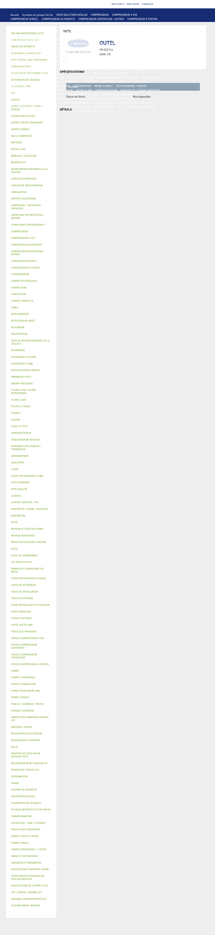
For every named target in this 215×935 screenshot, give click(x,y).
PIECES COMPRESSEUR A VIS (27, 23)
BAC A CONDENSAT (67, 81)
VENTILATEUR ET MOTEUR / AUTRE (93, 44)
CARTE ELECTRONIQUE (99, 27)
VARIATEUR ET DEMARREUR (85, 48)
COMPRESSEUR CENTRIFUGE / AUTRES (101, 18)
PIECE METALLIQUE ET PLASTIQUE (117, 77)
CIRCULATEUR (154, 60)
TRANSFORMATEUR (63, 52)
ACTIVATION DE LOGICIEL (116, 94)
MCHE (14, 522)
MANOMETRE (89, 111)
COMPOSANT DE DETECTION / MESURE (33, 35)
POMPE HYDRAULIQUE (100, 60)
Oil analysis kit (21, 561)
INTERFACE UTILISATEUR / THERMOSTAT (34, 31)
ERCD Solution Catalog (25, 370)
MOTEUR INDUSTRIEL (130, 44)
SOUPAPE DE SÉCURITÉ (53, 73)
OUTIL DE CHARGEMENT (136, 31)
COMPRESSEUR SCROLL (24, 18)
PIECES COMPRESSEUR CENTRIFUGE (70, 23)
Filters (15, 419)
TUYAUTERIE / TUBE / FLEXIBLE (88, 98)
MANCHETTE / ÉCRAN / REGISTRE (140, 90)
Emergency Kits (21, 376)
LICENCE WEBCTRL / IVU (82, 94)
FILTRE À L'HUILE (134, 64)
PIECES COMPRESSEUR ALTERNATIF (116, 23)
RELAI (128, 48)
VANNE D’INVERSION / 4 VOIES (28, 77)
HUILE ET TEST (91, 64)
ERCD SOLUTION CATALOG (72, 14)
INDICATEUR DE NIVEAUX (74, 102)
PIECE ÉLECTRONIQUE (24, 631)
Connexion (147, 4)
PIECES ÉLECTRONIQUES (68, 27)
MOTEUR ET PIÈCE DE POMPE (27, 64)
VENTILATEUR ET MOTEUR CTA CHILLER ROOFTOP (40, 44)
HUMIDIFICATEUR (106, 90)
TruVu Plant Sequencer (25, 829)
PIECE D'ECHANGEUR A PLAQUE (29, 39)
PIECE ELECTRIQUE (54, 48)
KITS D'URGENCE (104, 106)
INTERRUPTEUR (144, 48)
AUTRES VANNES (20, 90)
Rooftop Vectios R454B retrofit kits (25, 755)
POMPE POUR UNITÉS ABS (63, 64)
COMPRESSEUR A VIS (124, 14)
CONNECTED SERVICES (135, 56)
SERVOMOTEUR (82, 85)
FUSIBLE (104, 52)
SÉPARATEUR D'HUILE (23, 69)
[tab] (31, 116)
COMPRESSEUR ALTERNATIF (58, 18)
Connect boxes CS (22, 300)
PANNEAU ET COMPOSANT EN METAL (31, 81)
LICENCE (59, 94)
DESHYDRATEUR (80, 73)
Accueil (14, 14)
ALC (61, 35)
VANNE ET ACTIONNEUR (24, 85)
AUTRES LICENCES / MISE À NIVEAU (31, 98)
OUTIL (121, 106)
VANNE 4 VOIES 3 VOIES (56, 85)
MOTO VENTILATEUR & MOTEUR (107, 39)
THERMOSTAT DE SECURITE (26, 60)
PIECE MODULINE (46, 111)
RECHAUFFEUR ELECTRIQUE (83, 56)
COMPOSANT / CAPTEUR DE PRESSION (123, 69)
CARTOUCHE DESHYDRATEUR (110, 73)
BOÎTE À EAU (89, 81)
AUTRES (61, 98)
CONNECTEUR (111, 56)
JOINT (52, 102)
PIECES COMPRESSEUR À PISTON (30, 27)
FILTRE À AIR (84, 90)
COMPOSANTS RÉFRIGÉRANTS (79, 69)
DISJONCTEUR (86, 52)
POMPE (80, 60)
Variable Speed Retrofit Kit (29, 899)
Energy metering (22, 383)
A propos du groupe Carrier (37, 14)
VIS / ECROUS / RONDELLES (26, 106)
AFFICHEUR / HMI (73, 31)
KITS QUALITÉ (69, 111)
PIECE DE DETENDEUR (80, 77)
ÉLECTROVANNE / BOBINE (131, 85)
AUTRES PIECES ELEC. (59, 60)
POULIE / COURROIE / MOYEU (27, 102)
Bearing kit (18, 162)
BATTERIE (91, 35)
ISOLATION (140, 81)
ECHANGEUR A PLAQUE (114, 35)
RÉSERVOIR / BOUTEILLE (115, 81)
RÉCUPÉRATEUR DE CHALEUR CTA (30, 94)
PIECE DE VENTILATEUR (24, 48)
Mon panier (133, 4)
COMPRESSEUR (100, 14)
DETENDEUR (57, 77)
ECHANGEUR (74, 35)
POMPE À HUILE (49, 69)
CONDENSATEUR (122, 52)
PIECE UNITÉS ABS (21, 111)
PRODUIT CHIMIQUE (122, 98)
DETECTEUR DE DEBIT (23, 73)
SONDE (59, 56)
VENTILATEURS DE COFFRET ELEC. (30, 56)
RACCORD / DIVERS (104, 102)
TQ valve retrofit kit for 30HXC (31, 809)
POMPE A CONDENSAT (129, 60)
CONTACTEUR (113, 48)
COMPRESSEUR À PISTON (142, 18)
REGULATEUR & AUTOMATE (103, 31)
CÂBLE (14, 52)
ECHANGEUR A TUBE (143, 35)
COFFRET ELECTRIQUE (35, 52)
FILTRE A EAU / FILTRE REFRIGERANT (68, 106)
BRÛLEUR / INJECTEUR (142, 106)
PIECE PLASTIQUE (152, 77)
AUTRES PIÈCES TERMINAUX (136, 102)
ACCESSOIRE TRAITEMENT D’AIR (53, 90)
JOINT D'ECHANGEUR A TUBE (68, 39)
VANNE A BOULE (103, 85)
